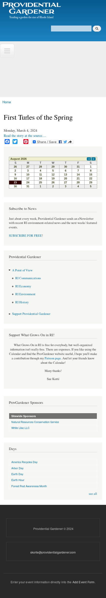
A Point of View (22, 270)
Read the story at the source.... (25, 135)
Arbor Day (17, 468)
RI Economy (23, 286)
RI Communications (28, 278)
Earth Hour (17, 480)
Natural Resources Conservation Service (35, 422)
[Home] (31, 11)
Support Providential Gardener (31, 314)
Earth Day (17, 474)
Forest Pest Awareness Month (29, 486)
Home (6, 102)
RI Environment (25, 294)
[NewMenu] (7, 51)
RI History (22, 302)
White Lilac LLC (20, 428)
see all (93, 494)
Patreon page (53, 358)
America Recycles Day (24, 462)
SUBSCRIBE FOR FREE (25, 235)
